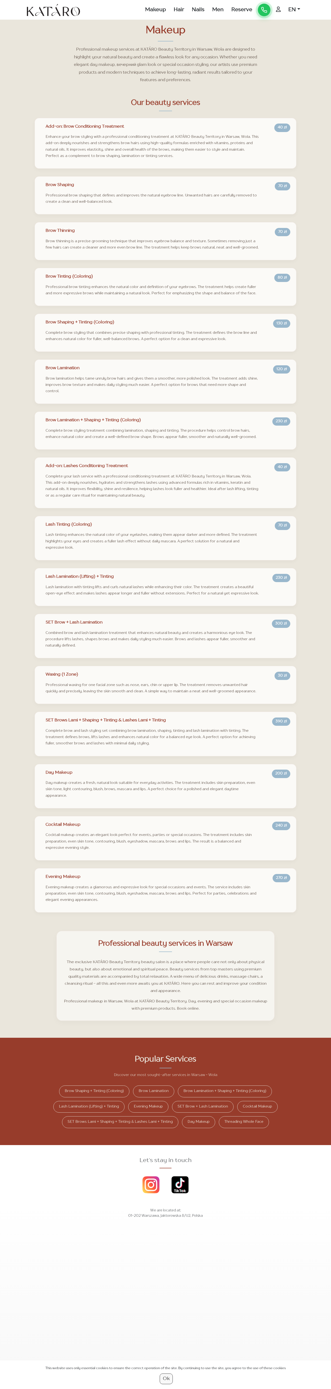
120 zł (281, 369)
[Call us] (264, 10)
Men (218, 9)
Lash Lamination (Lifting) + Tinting (80, 577)
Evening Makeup (63, 877)
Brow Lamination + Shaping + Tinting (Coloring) (93, 420)
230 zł (281, 421)
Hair (179, 9)
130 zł (281, 323)
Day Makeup (59, 773)
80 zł (282, 278)
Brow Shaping (60, 185)
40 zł (282, 127)
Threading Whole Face (243, 1122)
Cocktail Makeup (63, 825)
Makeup (155, 9)
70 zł (282, 186)
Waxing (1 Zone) (62, 674)
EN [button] (292, 9)
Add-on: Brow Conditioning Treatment (85, 127)
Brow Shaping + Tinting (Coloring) (80, 322)
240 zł (281, 825)
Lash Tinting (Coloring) (69, 525)
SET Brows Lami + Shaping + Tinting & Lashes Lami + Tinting (106, 720)
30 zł (282, 676)
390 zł (281, 721)
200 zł (281, 773)
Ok (166, 1378)
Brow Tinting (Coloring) (69, 276)
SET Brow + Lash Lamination (74, 622)
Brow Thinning (60, 231)
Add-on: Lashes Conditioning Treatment (87, 466)
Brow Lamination (62, 368)
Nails (198, 9)
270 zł (281, 878)
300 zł (281, 623)
